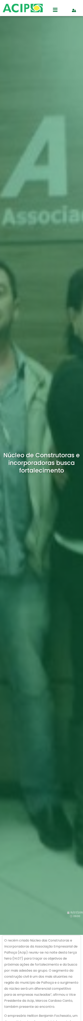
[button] (55, 10)
